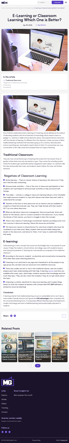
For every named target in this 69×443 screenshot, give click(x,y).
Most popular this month (23, 395)
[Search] (39, 2)
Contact (4, 412)
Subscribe (57, 2)
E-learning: (7, 85)
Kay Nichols (42, 25)
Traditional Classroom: (13, 80)
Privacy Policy (36, 440)
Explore (4, 395)
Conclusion (7, 87)
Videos (4, 404)
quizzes (51, 271)
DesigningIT (64, 440)
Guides (4, 399)
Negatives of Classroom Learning (15, 83)
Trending (4, 408)
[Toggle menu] (66, 2)
